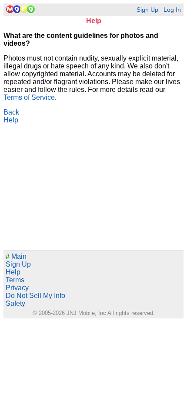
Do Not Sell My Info (35, 295)
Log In (172, 10)
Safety (15, 303)
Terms (15, 280)
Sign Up (147, 10)
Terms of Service (29, 97)
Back (11, 112)
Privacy (17, 287)
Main (16, 256)
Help (10, 120)
